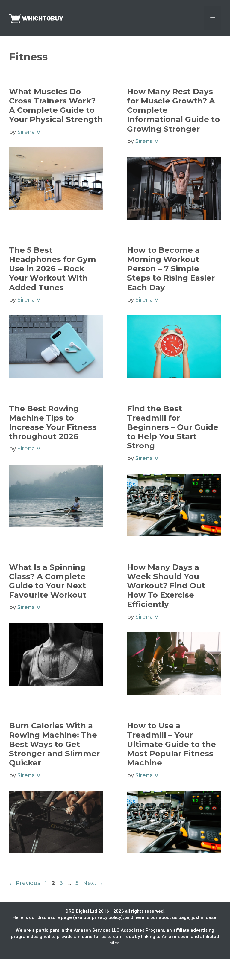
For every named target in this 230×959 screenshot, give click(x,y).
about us (168, 917)
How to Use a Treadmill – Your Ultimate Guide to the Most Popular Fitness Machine (171, 744)
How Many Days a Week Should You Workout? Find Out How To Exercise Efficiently (166, 585)
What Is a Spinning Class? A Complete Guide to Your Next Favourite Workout (47, 581)
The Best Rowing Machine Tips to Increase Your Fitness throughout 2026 (52, 423)
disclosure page (54, 917)
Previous (24, 883)
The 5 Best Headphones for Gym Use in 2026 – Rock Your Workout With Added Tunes (52, 268)
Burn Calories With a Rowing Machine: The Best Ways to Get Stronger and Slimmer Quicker (54, 744)
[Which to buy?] (39, 17)
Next (93, 883)
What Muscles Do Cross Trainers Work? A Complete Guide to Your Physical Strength (56, 105)
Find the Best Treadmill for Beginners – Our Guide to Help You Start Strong (172, 427)
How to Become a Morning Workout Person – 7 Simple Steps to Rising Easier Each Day (171, 268)
